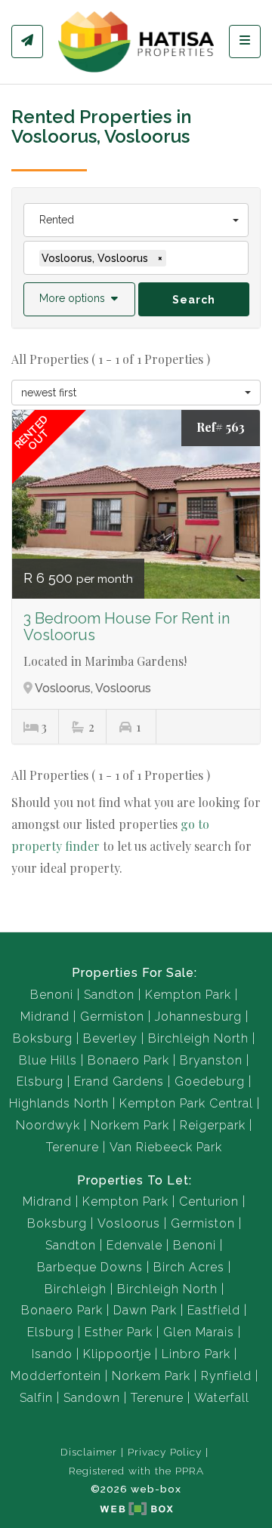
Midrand (45, 1016)
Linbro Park (196, 1354)
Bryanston (211, 1060)
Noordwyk (48, 1125)
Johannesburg (198, 1016)
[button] (79, 299)
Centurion (209, 1201)
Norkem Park (130, 1125)
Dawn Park (145, 1310)
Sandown (91, 1398)
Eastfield (213, 1310)
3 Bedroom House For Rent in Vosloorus (126, 626)
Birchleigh (76, 1289)
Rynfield (226, 1376)
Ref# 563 (220, 427)
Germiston (112, 1016)
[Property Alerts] (27, 41)
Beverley (110, 1038)
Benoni (51, 994)
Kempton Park (188, 994)
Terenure (72, 1147)
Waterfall (221, 1398)
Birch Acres (188, 1267)
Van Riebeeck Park (166, 1147)
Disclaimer (88, 1452)
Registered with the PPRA (136, 1471)
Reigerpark (213, 1125)
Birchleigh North (198, 1038)
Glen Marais (198, 1332)
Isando (52, 1354)
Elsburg (40, 1081)
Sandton (109, 994)
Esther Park (119, 1332)
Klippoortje (117, 1354)
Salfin (36, 1398)
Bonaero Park (128, 1060)
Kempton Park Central (186, 1103)
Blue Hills (48, 1060)
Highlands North (59, 1103)
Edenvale (134, 1245)
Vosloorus (128, 1223)
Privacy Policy (165, 1452)
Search (193, 300)
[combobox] (136, 220)
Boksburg (43, 1038)
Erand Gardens (119, 1081)
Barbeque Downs (90, 1267)
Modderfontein (56, 1376)
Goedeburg (210, 1081)
